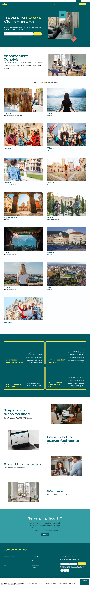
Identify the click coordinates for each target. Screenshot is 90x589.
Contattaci (45, 534)
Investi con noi (7, 563)
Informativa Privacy (79, 567)
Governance (34, 563)
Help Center (59, 4)
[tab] (34, 82)
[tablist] (45, 82)
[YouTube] (67, 570)
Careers (5, 565)
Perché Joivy (52, 4)
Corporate (66, 4)
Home (73, 0)
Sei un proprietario (73, 4)
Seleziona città (9, 34)
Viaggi (82, 0)
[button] (24, 353)
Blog (33, 560)
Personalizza (84, 583)
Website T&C (81, 566)
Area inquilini (82, 4)
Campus (87, 0)
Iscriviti (81, 563)
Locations (46, 4)
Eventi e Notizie (35, 565)
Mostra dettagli (4, 587)
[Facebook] (61, 570)
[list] (45, 206)
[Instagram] (64, 570)
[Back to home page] (4, 4)
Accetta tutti (84, 580)
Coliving (78, 0)
